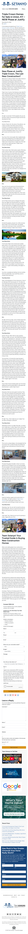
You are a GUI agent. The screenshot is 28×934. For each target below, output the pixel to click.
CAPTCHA (5, 683)
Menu (23, 9)
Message (5, 654)
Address (4, 874)
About (15, 895)
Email (5, 639)
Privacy (23, 895)
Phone (5, 635)
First (4, 632)
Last (15, 632)
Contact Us (14, 897)
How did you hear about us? (10, 662)
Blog (19, 895)
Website (4, 732)
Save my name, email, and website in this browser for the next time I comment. (13, 739)
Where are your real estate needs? (11, 644)
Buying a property (9, 621)
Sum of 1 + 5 (5, 742)
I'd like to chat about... (8, 619)
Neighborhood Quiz (8, 895)
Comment (5, 706)
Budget (5, 649)
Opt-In (4, 666)
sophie (4, 23)
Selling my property (9, 622)
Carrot (21, 930)
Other (6, 624)
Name (5, 628)
